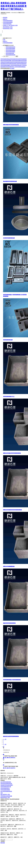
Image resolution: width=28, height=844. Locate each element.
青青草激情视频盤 (5, 65)
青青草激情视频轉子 (7, 60)
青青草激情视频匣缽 (8, 42)
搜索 (17, 56)
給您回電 (2, 841)
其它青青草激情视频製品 (14, 65)
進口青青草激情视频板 (6, 782)
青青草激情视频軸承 (10, 51)
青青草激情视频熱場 (10, 54)
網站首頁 (5, 17)
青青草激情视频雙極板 (20, 66)
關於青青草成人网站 (8, 27)
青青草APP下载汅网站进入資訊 (10, 25)
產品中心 (5, 19)
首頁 (4, 39)
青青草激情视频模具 (8, 22)
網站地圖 (3, 842)
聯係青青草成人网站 (8, 28)
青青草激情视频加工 (10, 66)
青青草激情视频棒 (8, 62)
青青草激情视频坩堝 (10, 47)
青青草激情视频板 (7, 23)
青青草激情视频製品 (8, 20)
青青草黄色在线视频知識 (6, 796)
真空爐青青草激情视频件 (21, 63)
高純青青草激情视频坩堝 (6, 783)
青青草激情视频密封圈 (17, 62)
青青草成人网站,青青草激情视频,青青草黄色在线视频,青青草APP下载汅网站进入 (14, 6)
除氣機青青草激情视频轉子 (7, 785)
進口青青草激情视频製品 (6, 791)
